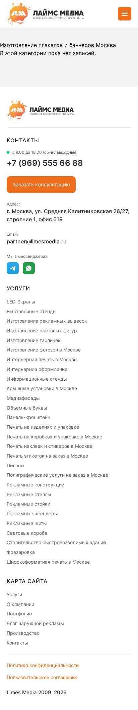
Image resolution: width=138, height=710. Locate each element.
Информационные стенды (37, 378)
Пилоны (15, 465)
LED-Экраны (21, 301)
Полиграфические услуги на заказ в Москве (57, 475)
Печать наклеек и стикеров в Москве (49, 446)
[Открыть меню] (124, 13)
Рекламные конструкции (35, 484)
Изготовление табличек (34, 340)
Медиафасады (23, 398)
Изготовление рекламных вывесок (47, 321)
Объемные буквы (27, 407)
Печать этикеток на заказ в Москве (47, 456)
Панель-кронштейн (28, 417)
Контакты (17, 642)
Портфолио (19, 613)
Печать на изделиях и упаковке (43, 427)
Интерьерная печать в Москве (42, 359)
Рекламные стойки (28, 504)
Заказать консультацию (41, 184)
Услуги (14, 594)
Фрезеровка (21, 552)
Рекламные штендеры (32, 513)
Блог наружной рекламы (35, 623)
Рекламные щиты (27, 523)
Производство (23, 633)
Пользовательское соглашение (42, 677)
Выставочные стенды (32, 311)
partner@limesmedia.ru (37, 241)
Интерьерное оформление (37, 369)
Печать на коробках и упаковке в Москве (54, 436)
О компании (20, 604)
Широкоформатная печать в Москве (48, 561)
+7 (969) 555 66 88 (45, 163)
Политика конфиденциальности (43, 665)
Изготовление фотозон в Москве (44, 349)
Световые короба (27, 532)
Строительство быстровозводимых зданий (56, 542)
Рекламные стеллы (29, 494)
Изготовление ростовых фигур (42, 330)
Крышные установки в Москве (42, 388)
